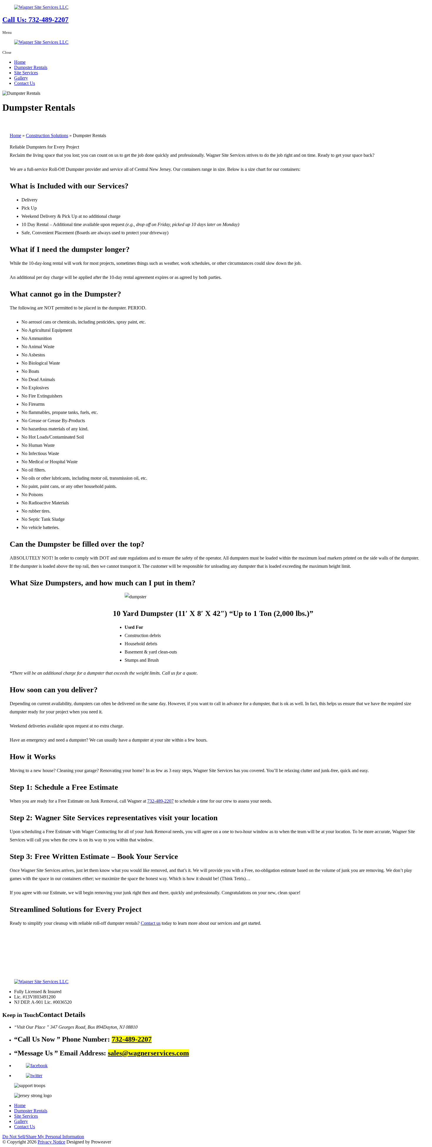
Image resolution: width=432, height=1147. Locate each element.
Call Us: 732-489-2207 (35, 19)
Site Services (26, 72)
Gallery (21, 77)
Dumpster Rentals (30, 67)
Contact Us (24, 83)
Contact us (150, 923)
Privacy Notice (51, 1141)
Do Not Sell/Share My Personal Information (43, 1136)
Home (20, 62)
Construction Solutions (47, 135)
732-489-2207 (160, 801)
